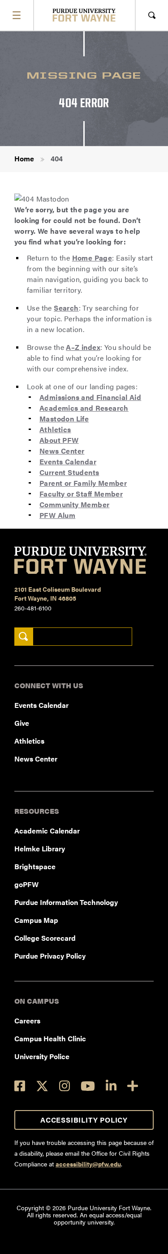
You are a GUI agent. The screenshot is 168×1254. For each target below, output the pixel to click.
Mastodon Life (64, 418)
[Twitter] (42, 1086)
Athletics (55, 429)
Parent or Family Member (83, 483)
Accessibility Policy (84, 1120)
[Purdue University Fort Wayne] (84, 14)
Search (66, 308)
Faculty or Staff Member (81, 493)
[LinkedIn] (111, 1086)
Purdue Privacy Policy (50, 956)
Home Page (92, 257)
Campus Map (36, 920)
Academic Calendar (47, 830)
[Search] (23, 636)
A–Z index (83, 347)
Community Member (74, 504)
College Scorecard (45, 938)
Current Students (69, 472)
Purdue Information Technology (66, 902)
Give (21, 723)
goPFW (26, 884)
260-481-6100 (33, 607)
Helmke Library (39, 848)
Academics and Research (84, 408)
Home (24, 158)
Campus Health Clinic (50, 1038)
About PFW (59, 440)
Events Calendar (67, 461)
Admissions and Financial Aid (90, 397)
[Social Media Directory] (132, 1086)
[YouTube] (88, 1086)
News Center (61, 451)
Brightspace (35, 866)
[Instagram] (64, 1086)
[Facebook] (19, 1086)
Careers (27, 1020)
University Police (41, 1056)
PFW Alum (57, 515)
